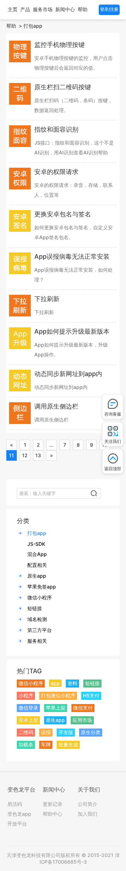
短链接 (34, 608)
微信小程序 (39, 597)
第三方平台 (39, 630)
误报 (46, 732)
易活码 (14, 804)
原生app (36, 576)
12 (25, 455)
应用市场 (82, 720)
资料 (72, 683)
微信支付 (83, 708)
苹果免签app (41, 587)
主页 (13, 9)
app (55, 683)
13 (38, 455)
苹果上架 (55, 708)
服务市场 (42, 9)
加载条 (26, 744)
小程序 (26, 695)
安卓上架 (28, 720)
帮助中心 (52, 814)
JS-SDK (36, 544)
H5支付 (91, 695)
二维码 (26, 732)
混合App (37, 554)
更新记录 (52, 804)
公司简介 (87, 804)
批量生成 (68, 744)
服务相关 (37, 641)
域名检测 (37, 619)
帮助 (83, 9)
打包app (32, 26)
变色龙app (19, 814)
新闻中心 (65, 9)
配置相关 (37, 565)
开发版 (65, 732)
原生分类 (90, 732)
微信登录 (28, 708)
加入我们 (87, 814)
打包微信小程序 (58, 695)
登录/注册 (109, 9)
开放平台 (17, 824)
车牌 (46, 744)
